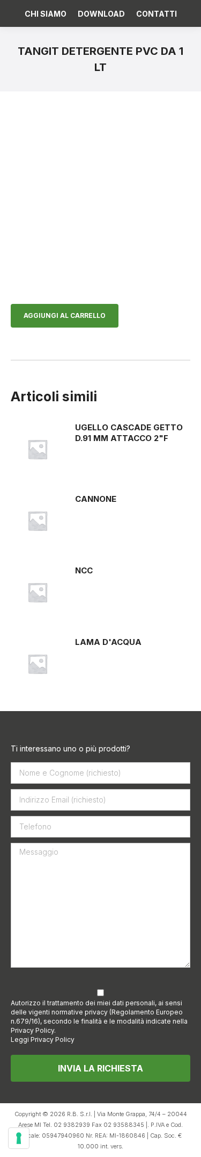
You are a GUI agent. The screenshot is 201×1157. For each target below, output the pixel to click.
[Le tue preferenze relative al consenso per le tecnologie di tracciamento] (19, 1138)
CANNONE (95, 499)
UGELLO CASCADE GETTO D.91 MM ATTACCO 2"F (129, 432)
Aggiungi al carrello (65, 315)
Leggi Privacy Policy (43, 1039)
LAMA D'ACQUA (108, 642)
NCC (84, 570)
